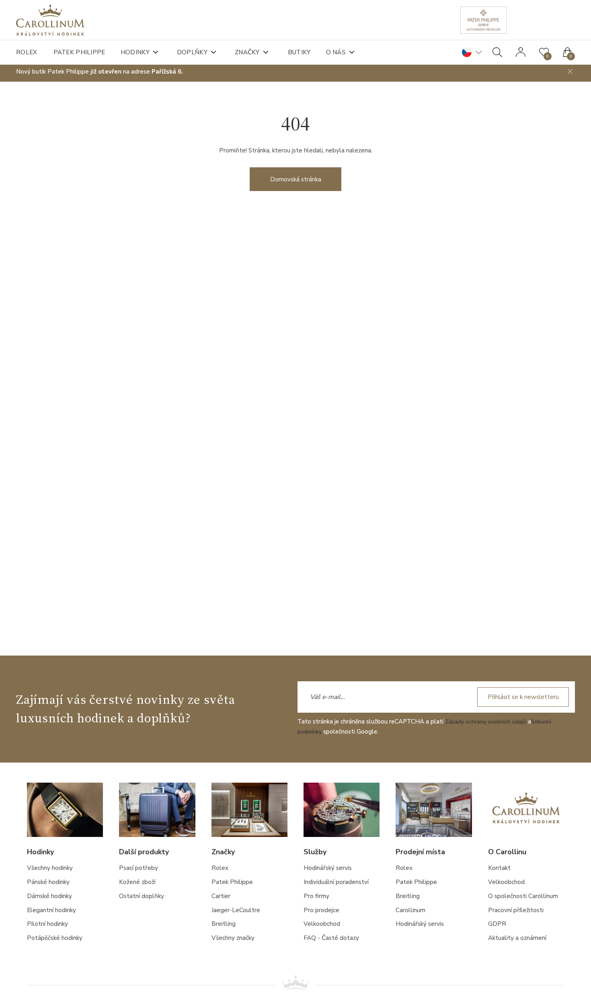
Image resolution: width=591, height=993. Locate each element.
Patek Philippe (80, 52)
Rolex (27, 52)
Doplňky (196, 52)
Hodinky (137, 52)
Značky (252, 52)
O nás (343, 52)
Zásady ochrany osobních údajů (487, 722)
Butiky (305, 52)
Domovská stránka (295, 183)
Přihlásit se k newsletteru (521, 697)
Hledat (497, 52)
